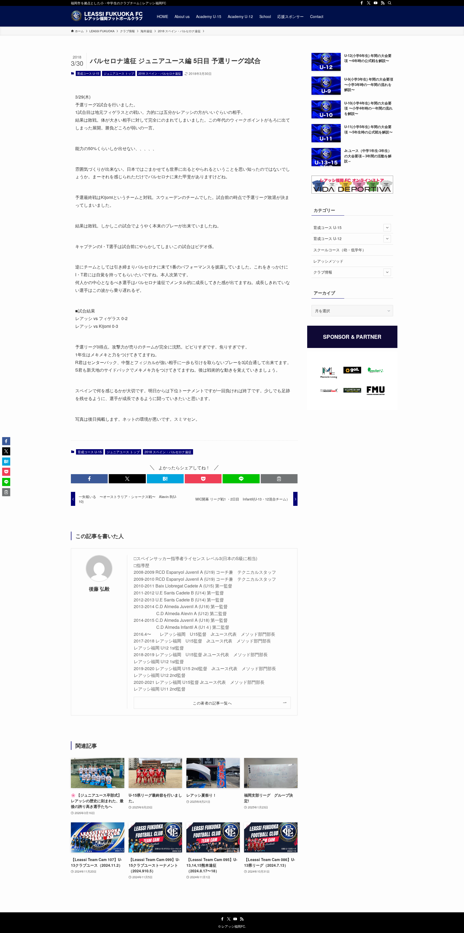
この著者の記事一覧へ (212, 703)
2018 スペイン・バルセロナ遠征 (159, 73)
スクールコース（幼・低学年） (339, 249)
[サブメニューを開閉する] (387, 227)
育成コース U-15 (88, 73)
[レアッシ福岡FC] (107, 16)
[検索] (389, 3)
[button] (89, 478)
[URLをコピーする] (279, 478)
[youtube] (375, 3)
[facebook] (361, 3)
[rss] (382, 3)
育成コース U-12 (327, 238)
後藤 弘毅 (99, 588)
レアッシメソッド (328, 261)
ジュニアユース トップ (119, 73)
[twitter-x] (368, 3)
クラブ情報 (322, 272)
